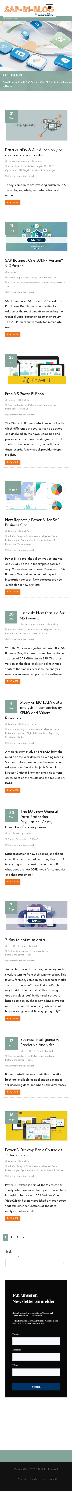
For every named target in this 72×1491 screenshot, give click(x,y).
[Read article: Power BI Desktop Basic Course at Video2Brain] (36, 1126)
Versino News (24, 544)
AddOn (11, 536)
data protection (50, 1479)
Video (45, 633)
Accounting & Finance (19, 278)
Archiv (11, 951)
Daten (24, 166)
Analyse (15, 166)
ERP (40, 161)
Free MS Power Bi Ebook (25, 394)
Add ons (26, 400)
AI (36, 161)
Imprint (34, 1479)
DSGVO (60, 283)
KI (33, 170)
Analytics (22, 630)
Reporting (10, 544)
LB (9, 833)
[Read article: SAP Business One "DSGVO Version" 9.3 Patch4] (36, 236)
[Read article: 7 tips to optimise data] (36, 915)
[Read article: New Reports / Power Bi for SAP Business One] (36, 496)
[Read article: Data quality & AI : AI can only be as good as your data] (36, 125)
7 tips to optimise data (25, 940)
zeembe (12, 272)
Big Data (25, 729)
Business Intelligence (40, 536)
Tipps (30, 955)
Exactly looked (29, 724)
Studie (20, 737)
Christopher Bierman (19, 161)
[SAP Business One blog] (29, 8)
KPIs (45, 733)
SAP (34, 278)
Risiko (30, 1060)
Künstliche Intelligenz (45, 170)
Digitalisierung (34, 733)
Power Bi (23, 409)
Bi (18, 405)
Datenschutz (48, 283)
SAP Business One (46, 278)
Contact (21, 1479)
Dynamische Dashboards (33, 540)
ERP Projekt (24, 170)
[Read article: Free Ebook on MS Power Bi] (36, 369)
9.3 (9, 283)
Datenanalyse (35, 166)
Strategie (10, 737)
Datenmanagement (30, 283)
